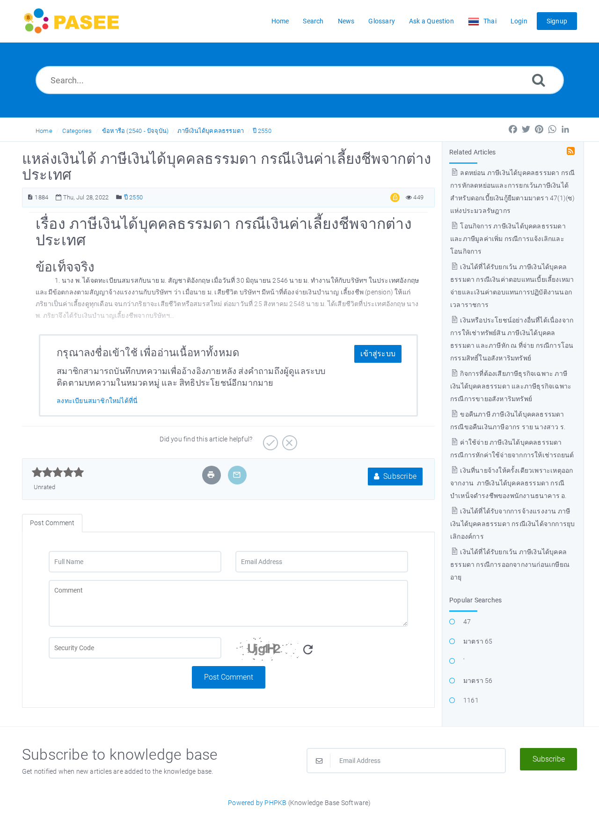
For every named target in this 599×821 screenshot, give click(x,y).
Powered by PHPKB (257, 802)
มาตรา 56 (478, 680)
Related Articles (472, 152)
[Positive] (269, 439)
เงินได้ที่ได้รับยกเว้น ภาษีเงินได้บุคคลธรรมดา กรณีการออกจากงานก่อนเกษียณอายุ (510, 564)
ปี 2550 (262, 130)
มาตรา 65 (478, 641)
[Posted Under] (119, 197)
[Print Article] (211, 475)
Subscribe (398, 476)
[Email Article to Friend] (237, 475)
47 (467, 621)
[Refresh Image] (308, 650)
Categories (77, 130)
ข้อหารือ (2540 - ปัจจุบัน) (135, 130)
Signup (557, 21)
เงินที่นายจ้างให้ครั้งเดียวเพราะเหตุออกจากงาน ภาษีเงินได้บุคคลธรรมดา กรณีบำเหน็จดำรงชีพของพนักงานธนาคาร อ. (511, 483)
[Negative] (288, 439)
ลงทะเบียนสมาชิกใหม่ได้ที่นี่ (97, 400)
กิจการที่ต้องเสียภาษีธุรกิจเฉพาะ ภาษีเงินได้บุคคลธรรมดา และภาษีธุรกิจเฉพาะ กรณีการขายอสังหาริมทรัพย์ (510, 386)
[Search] (538, 80)
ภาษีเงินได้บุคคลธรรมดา (210, 130)
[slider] (58, 472)
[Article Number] (30, 197)
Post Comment (228, 677)
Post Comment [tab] (52, 523)
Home (44, 130)
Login (519, 21)
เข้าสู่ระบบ (377, 353)
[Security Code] (321, 651)
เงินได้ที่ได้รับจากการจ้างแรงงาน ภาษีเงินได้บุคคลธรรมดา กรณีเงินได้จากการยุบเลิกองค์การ (512, 523)
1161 (471, 700)
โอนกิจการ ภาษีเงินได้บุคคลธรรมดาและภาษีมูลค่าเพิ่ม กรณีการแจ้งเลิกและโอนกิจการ (508, 238)
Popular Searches (475, 600)
